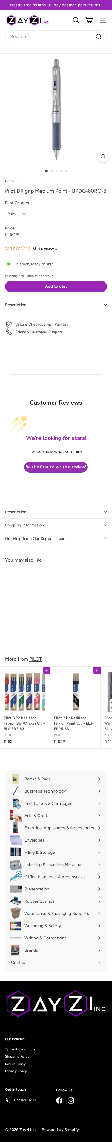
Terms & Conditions (20, 1049)
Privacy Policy (16, 1071)
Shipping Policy (17, 1056)
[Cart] (89, 20)
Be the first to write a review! (55, 467)
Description (16, 305)
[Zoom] (103, 156)
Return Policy (15, 1064)
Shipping (11, 276)
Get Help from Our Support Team (36, 538)
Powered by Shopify (60, 1129)
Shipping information (24, 525)
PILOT (35, 659)
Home (10, 181)
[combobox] (56, 36)
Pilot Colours (17, 203)
